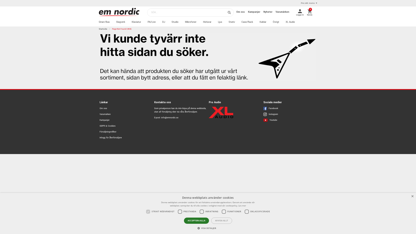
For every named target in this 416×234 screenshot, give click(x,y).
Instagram (273, 114)
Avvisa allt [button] (221, 220)
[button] (208, 228)
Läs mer (242, 205)
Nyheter (268, 12)
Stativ (232, 22)
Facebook (273, 108)
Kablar (263, 22)
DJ (163, 22)
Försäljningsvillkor (108, 131)
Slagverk (120, 22)
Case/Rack (247, 22)
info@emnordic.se (169, 117)
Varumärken (282, 12)
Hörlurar (207, 22)
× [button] (412, 196)
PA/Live (152, 22)
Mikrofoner (190, 22)
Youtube (273, 120)
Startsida (103, 29)
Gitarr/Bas (104, 22)
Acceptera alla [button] (196, 220)
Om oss (240, 12)
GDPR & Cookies (108, 125)
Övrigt (276, 22)
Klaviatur (136, 22)
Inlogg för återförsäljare (111, 137)
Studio (175, 22)
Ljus (220, 22)
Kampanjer (254, 12)
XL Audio (290, 22)
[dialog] (208, 213)
